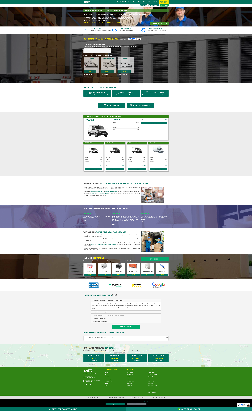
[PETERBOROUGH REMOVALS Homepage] (87, 2)
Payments (150, 383)
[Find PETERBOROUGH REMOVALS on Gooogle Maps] (90, 384)
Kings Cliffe (129, 378)
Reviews (149, 1)
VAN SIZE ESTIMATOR (126, 93)
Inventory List (151, 381)
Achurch (128, 376)
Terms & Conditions (109, 381)
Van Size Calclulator (152, 374)
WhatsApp (165, 5)
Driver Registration (152, 392)
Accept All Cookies (115, 404)
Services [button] (122, 1)
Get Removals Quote (159, 23)
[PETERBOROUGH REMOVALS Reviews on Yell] (137, 285)
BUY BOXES (154, 259)
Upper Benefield (130, 372)
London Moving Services (93, 397)
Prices (129, 1)
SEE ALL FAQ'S (126, 327)
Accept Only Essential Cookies (136, 404)
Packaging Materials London (137, 397)
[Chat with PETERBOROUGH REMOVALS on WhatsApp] (179, 409)
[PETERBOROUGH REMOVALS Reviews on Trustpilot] (115, 285)
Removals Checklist (152, 385)
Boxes (139, 1)
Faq (144, 1)
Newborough (129, 383)
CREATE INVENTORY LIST (155, 93)
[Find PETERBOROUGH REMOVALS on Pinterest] (88, 384)
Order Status (151, 378)
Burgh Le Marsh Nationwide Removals (100, 193)
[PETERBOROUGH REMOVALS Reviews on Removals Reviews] (94, 285)
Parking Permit (151, 387)
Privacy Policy (145, 401)
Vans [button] (134, 1)
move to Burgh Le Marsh (111, 191)
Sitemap (107, 385)
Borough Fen (129, 385)
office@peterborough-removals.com (92, 380)
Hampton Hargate (130, 381)
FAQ (106, 374)
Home (117, 1)
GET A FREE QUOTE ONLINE (64, 409)
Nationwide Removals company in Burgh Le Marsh (103, 244)
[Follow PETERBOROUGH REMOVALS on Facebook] (83, 384)
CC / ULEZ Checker (152, 390)
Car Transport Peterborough (158, 397)
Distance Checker (152, 376)
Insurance (107, 383)
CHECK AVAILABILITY (97, 93)
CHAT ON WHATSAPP (190, 409)
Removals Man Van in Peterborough (115, 397)
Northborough (130, 374)
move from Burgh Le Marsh (97, 191)
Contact (155, 1)
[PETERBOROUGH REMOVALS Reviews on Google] (158, 285)
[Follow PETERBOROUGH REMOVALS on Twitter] (86, 384)
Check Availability (152, 372)
